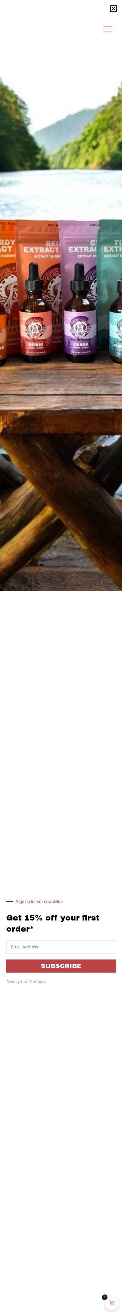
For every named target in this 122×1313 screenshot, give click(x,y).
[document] (61, 656)
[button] (113, 8)
